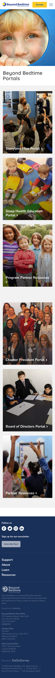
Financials (7, 579)
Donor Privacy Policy (10, 671)
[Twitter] (10, 528)
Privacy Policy (32, 668)
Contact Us (6, 624)
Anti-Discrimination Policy (12, 668)
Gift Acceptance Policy (31, 671)
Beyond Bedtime (17, 4)
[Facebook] (4, 528)
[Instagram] (16, 528)
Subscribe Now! (11, 544)
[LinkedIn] (21, 528)
